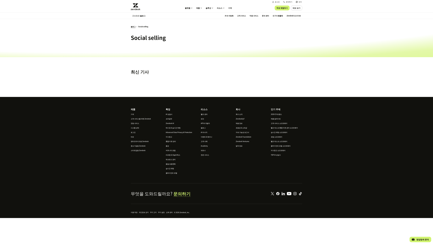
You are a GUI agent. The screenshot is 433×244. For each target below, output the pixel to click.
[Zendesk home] (136, 7)
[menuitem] (299, 2)
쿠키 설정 (161, 212)
